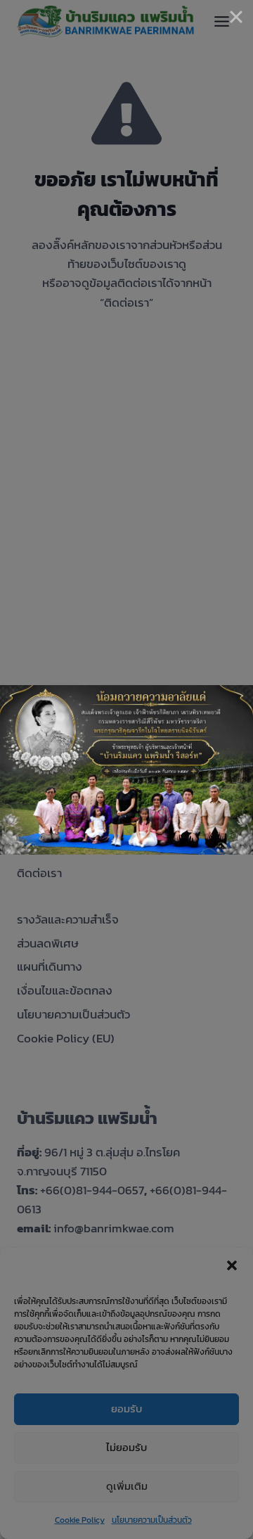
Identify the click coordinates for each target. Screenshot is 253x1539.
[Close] (236, 17)
